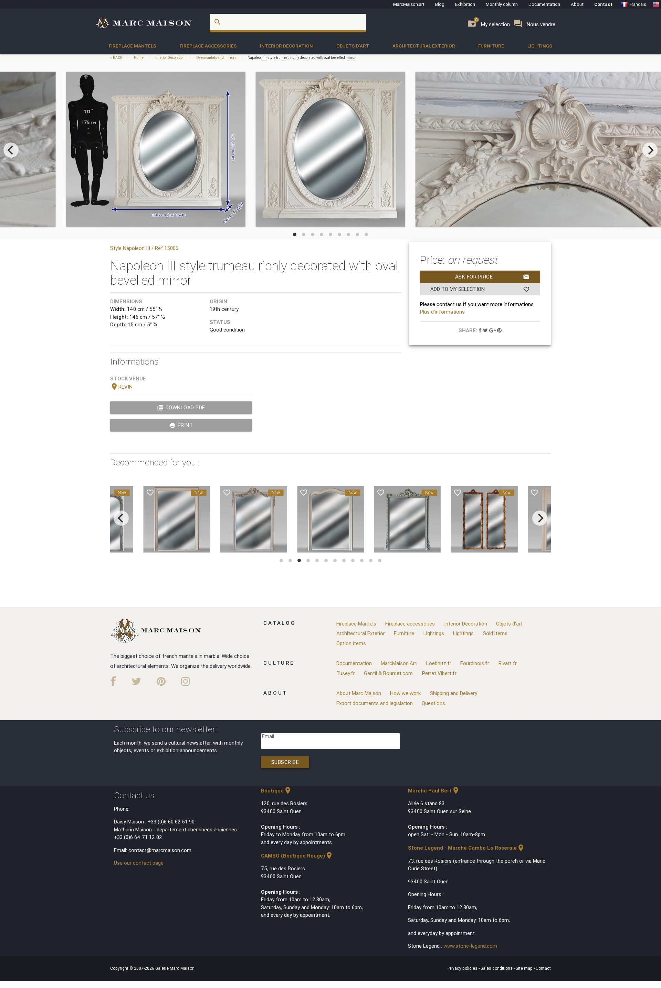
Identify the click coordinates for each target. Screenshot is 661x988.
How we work (405, 693)
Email (268, 736)
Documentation (544, 4)
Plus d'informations (442, 311)
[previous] (11, 150)
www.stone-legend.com (470, 946)
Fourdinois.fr (474, 663)
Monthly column (502, 4)
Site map (525, 968)
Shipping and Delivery (453, 693)
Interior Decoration (286, 46)
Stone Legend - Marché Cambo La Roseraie (466, 847)
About (577, 4)
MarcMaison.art (408, 4)
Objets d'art (352, 46)
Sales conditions (497, 968)
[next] (650, 150)
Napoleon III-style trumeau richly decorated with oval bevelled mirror (302, 57)
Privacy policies (463, 968)
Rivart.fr (508, 663)
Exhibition (465, 4)
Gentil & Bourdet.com (388, 673)
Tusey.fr (345, 673)
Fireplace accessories (208, 46)
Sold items (495, 633)
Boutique (276, 790)
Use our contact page (139, 863)
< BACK (116, 57)
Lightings (539, 46)
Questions (433, 703)
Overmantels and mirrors (216, 57)
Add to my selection (480, 289)
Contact (603, 4)
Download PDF (181, 407)
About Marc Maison (358, 693)
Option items (351, 643)
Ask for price (492, 276)
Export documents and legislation (374, 703)
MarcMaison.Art (399, 663)
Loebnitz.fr (438, 663)
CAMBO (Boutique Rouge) (297, 855)
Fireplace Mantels (132, 46)
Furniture (491, 46)
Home (138, 57)
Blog (439, 4)
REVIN (121, 386)
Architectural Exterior (423, 46)
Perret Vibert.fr (439, 673)
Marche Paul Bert (434, 790)
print (181, 425)
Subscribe (285, 762)
